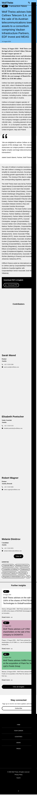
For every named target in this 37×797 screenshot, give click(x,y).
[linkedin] (20, 783)
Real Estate (22, 573)
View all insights (18, 687)
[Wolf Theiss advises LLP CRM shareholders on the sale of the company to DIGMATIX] (18, 635)
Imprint (18, 778)
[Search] (29, 2)
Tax (28, 577)
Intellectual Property (9, 573)
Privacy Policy (18, 774)
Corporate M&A (8, 565)
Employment (25, 569)
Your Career (18, 730)
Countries (18, 736)
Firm (18, 724)
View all (18, 556)
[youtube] (23, 783)
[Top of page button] (18, 791)
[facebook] (13, 783)
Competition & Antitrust (10, 569)
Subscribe (18, 708)
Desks (18, 742)
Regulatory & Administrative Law (13, 577)
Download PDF (13, 285)
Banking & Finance (22, 565)
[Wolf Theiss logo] (7, 2)
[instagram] (16, 783)
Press (18, 748)
